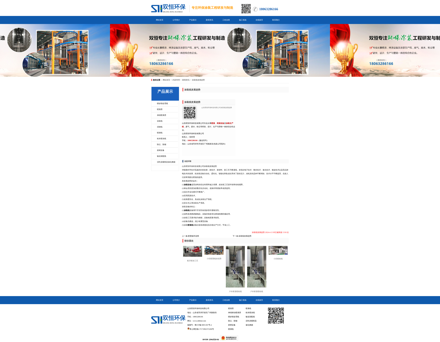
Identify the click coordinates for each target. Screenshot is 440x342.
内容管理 (176, 80)
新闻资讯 (209, 20)
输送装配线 (161, 156)
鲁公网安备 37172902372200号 (202, 329)
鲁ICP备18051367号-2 (203, 325)
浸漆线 (159, 127)
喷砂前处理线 (162, 103)
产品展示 (193, 20)
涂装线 (159, 121)
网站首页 (159, 20)
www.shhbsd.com (199, 321)
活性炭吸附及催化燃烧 (166, 162)
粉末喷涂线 (161, 139)
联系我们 (276, 20)
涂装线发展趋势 (198, 80)
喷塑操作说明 (193, 236)
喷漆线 (159, 133)
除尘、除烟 (161, 144)
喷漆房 (159, 109)
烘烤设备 (160, 150)
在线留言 (259, 20)
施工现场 (242, 20)
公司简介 (176, 20)
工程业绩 (226, 20)
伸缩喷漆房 (161, 115)
